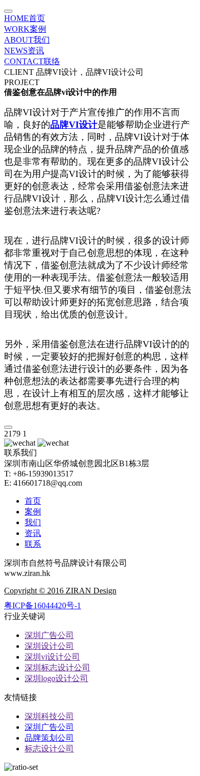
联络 (32, 61)
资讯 (24, 50)
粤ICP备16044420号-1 (42, 605)
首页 (24, 18)
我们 (27, 39)
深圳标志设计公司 (57, 667)
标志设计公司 (49, 748)
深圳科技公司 (49, 716)
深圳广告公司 (49, 635)
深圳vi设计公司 (52, 656)
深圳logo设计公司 (56, 678)
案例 (25, 29)
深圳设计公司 (49, 646)
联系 (33, 544)
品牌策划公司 (49, 737)
